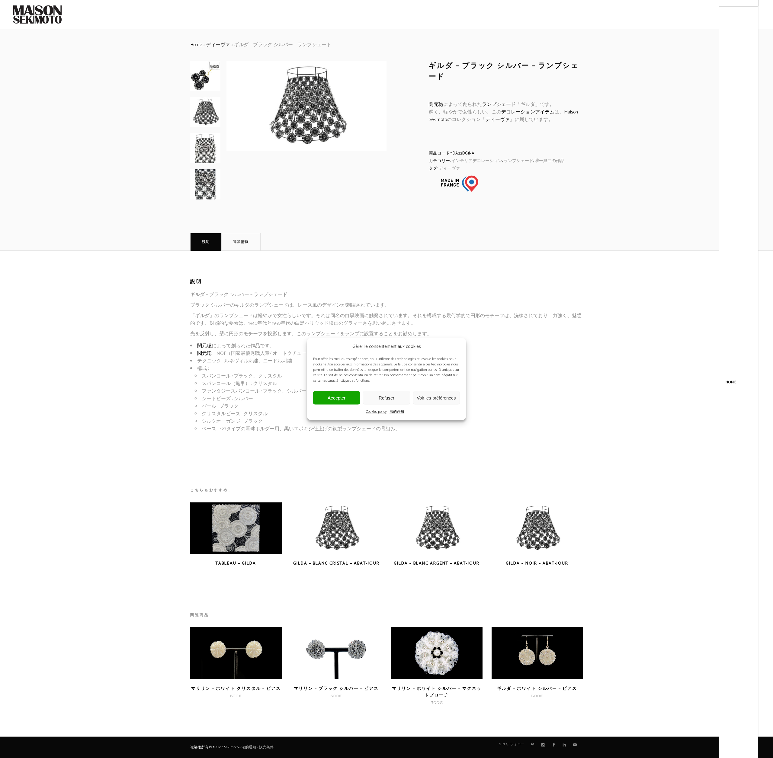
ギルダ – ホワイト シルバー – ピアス (537, 688)
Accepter (336, 397)
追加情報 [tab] (241, 242)
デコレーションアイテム (527, 112)
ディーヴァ (218, 45)
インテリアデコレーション (476, 161)
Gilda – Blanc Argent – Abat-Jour (437, 563)
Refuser (386, 397)
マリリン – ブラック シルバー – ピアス (336, 688)
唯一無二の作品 (549, 161)
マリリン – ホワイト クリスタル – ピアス (236, 688)
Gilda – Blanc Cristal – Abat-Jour (336, 563)
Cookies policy (376, 412)
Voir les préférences (436, 397)
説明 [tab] (206, 242)
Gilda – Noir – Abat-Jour (537, 563)
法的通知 (397, 412)
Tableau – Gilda (236, 563)
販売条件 (266, 747)
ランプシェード (499, 104)
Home (196, 45)
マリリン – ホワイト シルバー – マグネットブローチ (437, 692)
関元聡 (436, 104)
